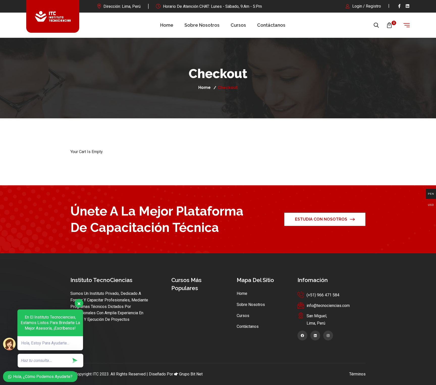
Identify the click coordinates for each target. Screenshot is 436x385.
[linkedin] (408, 6)
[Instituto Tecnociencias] (53, 16)
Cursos (238, 25)
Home (166, 25)
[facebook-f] (399, 6)
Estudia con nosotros (321, 219)
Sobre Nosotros (202, 25)
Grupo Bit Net (191, 374)
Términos (357, 374)
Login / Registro (366, 6)
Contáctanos (271, 25)
